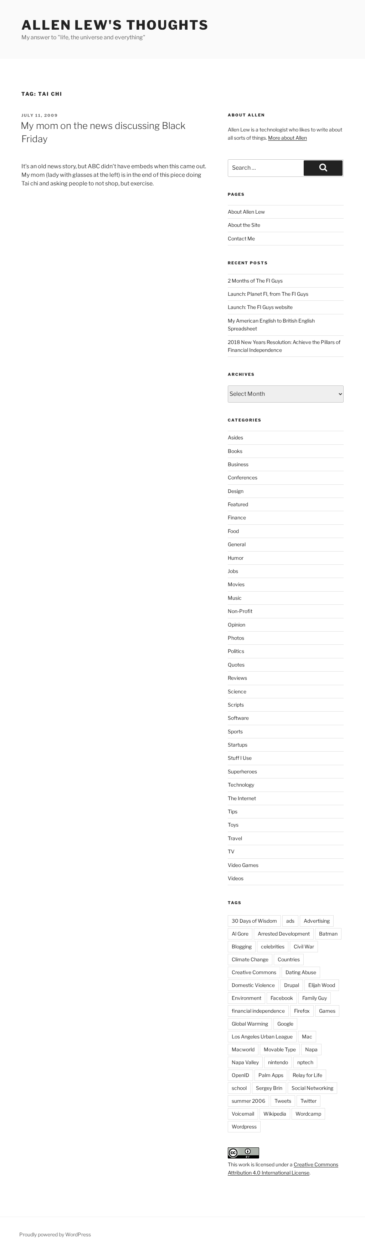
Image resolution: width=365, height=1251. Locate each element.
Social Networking (312, 1088)
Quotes (236, 665)
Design (235, 491)
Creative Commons (254, 972)
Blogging (242, 946)
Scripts (236, 705)
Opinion (236, 625)
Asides (235, 437)
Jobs (233, 571)
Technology (241, 785)
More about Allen (287, 138)
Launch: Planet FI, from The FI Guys (268, 294)
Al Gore (240, 934)
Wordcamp (308, 1114)
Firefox (302, 1011)
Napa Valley (245, 1062)
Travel (235, 838)
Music (235, 598)
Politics (236, 651)
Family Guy (314, 998)
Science (237, 691)
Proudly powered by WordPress (55, 1234)
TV (231, 851)
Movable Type (280, 1049)
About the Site (244, 225)
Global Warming (250, 1024)
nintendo (278, 1062)
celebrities (272, 946)
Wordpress (244, 1126)
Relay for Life (307, 1075)
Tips (232, 811)
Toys (233, 825)
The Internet (242, 798)
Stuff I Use (240, 758)
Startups (237, 745)
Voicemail (243, 1114)
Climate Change (250, 959)
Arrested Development (284, 934)
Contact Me (241, 238)
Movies (236, 584)
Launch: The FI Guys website (260, 307)
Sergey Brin (269, 1088)
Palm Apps (270, 1075)
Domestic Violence (253, 985)
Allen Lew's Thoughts (115, 25)
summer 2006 (248, 1101)
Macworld (243, 1049)
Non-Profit (240, 611)
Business (238, 464)
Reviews (237, 678)
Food (233, 531)
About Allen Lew (246, 212)
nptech (305, 1062)
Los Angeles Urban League (262, 1036)
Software (238, 718)
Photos (236, 638)
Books (235, 451)
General (237, 544)
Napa (311, 1049)
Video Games (243, 865)
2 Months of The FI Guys (255, 281)
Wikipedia (274, 1114)
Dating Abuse (301, 972)
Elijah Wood (321, 985)
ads (290, 921)
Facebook (282, 998)
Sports (235, 731)
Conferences (242, 477)
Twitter (308, 1101)
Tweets (282, 1101)
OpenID (240, 1075)
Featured (238, 504)
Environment (246, 998)
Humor (235, 558)
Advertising (317, 921)
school (239, 1088)
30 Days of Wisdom (254, 921)
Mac (307, 1036)
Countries (289, 959)
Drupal (291, 985)
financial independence (258, 1011)
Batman (328, 934)
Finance (237, 517)
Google (285, 1024)
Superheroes (242, 771)
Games (327, 1011)
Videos (235, 878)
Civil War (304, 946)
